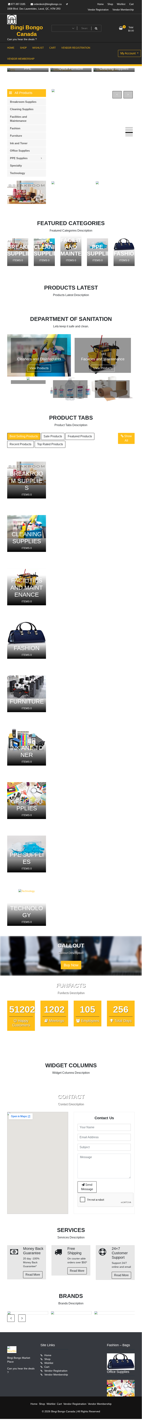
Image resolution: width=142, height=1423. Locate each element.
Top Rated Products (50, 444)
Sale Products (53, 436)
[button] (129, 127)
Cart (131, 4)
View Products (39, 368)
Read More (32, 1274)
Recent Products (20, 444)
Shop (110, 4)
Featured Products (80, 436)
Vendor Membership (123, 9)
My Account (128, 53)
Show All (128, 438)
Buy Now (71, 965)
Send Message (87, 1187)
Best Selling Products (24, 436)
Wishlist (121, 4)
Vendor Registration (98, 9)
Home (100, 4)
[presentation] (117, 94)
